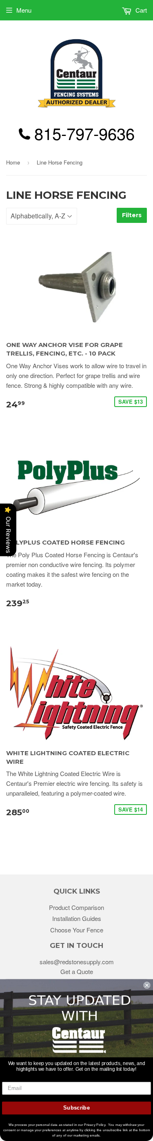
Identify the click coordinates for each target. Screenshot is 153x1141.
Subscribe (76, 1108)
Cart (140, 10)
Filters (132, 215)
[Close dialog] (147, 985)
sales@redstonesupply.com (77, 961)
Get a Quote (76, 971)
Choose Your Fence (76, 929)
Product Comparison (76, 907)
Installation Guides (76, 918)
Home (13, 162)
